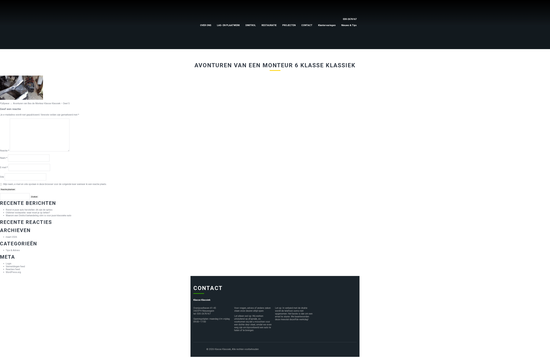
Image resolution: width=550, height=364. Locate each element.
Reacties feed (13, 269)
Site (2, 176)
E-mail (4, 167)
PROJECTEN (289, 25)
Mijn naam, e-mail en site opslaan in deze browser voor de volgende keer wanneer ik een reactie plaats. (55, 184)
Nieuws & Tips (349, 25)
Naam (3, 158)
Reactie (4, 150)
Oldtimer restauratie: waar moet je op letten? (28, 212)
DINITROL (250, 25)
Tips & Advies (13, 250)
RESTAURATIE (269, 25)
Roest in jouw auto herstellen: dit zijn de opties (29, 209)
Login (8, 263)
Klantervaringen (327, 25)
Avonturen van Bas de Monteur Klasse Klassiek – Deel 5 (40, 103)
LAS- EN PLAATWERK (228, 25)
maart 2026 (11, 237)
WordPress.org (13, 272)
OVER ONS (205, 25)
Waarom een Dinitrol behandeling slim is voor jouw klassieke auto (38, 215)
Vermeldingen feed (15, 266)
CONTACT (306, 25)
